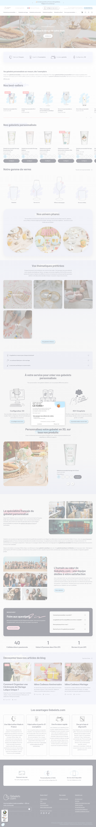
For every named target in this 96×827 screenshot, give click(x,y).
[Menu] (7, 810)
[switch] (4, 820)
